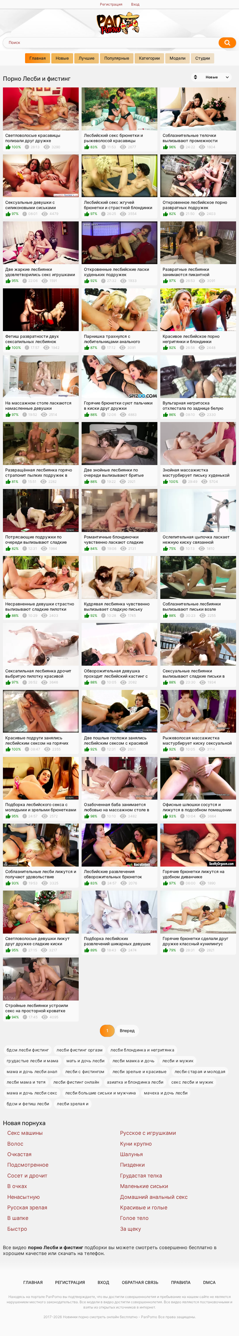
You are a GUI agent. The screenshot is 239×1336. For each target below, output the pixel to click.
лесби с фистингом (85, 1071)
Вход (135, 4)
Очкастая (19, 1154)
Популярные (116, 58)
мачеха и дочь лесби (166, 1092)
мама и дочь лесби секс (32, 1092)
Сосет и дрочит (27, 1176)
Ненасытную (23, 1197)
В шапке (17, 1218)
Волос (15, 1144)
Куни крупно (136, 1144)
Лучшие (86, 58)
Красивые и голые (143, 1207)
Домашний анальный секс (154, 1197)
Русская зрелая (27, 1207)
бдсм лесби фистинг (28, 1049)
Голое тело (134, 1218)
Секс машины (25, 1133)
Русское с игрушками (148, 1133)
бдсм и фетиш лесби (28, 1103)
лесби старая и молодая (200, 1071)
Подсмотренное (27, 1165)
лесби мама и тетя (26, 1082)
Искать (227, 42)
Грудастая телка (141, 1176)
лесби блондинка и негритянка (142, 1049)
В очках (17, 1186)
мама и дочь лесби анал (32, 1071)
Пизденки (132, 1165)
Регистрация (111, 4)
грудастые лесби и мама (33, 1060)
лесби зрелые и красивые (140, 1071)
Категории (149, 58)
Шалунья (131, 1154)
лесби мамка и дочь (133, 1060)
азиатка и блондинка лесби (135, 1082)
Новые (62, 58)
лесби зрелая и (72, 1103)
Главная (37, 58)
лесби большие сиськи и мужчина (100, 1092)
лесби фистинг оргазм (80, 1049)
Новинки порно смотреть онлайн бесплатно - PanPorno (110, 1317)
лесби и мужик (178, 1060)
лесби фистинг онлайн (76, 1082)
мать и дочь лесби (85, 1060)
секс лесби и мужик (192, 1082)
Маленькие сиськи (144, 1186)
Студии (202, 58)
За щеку (130, 1229)
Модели (177, 58)
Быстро (17, 1229)
